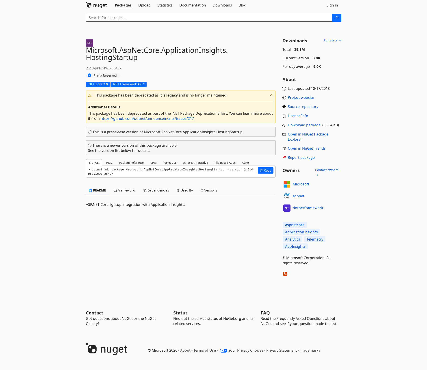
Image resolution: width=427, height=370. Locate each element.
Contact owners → (326, 172)
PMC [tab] (109, 163)
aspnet (298, 196)
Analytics (292, 239)
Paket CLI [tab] (169, 163)
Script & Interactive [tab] (195, 163)
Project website (301, 97)
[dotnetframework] (287, 208)
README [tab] (99, 190)
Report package (301, 157)
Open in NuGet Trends (307, 148)
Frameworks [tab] (126, 190)
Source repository (303, 106)
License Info (298, 115)
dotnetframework (308, 207)
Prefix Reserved (105, 75)
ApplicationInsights (301, 232)
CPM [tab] (153, 163)
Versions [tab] (210, 190)
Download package (304, 125)
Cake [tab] (245, 163)
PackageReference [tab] (131, 163)
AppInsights (295, 246)
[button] (181, 95)
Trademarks (310, 350)
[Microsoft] (287, 184)
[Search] (336, 18)
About (185, 350)
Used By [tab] (186, 190)
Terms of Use (204, 350)
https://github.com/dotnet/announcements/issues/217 (147, 118)
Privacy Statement (281, 350)
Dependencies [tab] (158, 190)
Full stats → (332, 40)
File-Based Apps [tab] (225, 163)
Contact (94, 313)
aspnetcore (294, 224)
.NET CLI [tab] (94, 163)
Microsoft (301, 184)
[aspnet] (287, 196)
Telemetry (314, 239)
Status (180, 313)
